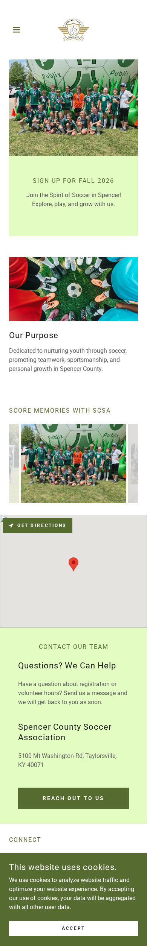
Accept (73, 928)
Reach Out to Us (73, 798)
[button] (18, 29)
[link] (73, 29)
